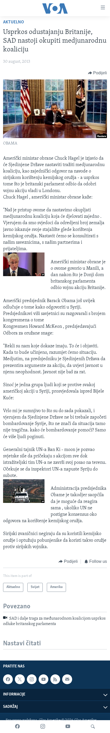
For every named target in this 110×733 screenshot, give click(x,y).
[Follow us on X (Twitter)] (20, 679)
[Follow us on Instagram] (32, 679)
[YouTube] (68, 726)
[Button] (97, 73)
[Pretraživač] (93, 726)
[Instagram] (43, 726)
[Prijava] (67, 679)
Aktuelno (13, 22)
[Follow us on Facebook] (8, 679)
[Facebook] (17, 726)
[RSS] (55, 679)
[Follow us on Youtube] (43, 679)
